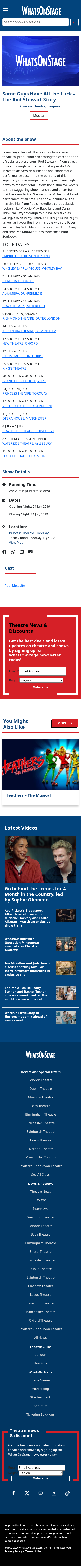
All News (40, 1337)
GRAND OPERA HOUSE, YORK (24, 381)
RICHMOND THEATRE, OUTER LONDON (31, 318)
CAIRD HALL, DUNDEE (18, 281)
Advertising (40, 1389)
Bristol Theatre (40, 1251)
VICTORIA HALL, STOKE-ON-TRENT (27, 406)
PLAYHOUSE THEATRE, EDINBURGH (28, 431)
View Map (16, 542)
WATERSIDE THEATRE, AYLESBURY (27, 443)
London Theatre (40, 1080)
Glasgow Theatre (40, 1097)
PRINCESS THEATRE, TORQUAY (24, 393)
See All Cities (40, 1174)
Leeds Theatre (40, 1140)
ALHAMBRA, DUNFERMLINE (22, 293)
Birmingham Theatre (40, 1114)
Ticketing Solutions (40, 1414)
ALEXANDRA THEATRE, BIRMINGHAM (29, 331)
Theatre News (40, 1191)
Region (14, 680)
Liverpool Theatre (41, 1149)
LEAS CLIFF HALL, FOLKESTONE (24, 456)
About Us (40, 1406)
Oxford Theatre (40, 1320)
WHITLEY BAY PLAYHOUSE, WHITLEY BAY (32, 268)
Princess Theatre (22, 533)
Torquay (53, 106)
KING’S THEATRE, (14, 368)
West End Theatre (40, 1217)
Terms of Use (33, 1551)
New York (40, 1363)
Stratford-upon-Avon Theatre (40, 1166)
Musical (39, 115)
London (40, 1354)
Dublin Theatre (40, 1088)
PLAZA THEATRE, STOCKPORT (23, 306)
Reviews (41, 1200)
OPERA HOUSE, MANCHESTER (24, 418)
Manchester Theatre (40, 1157)
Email (14, 671)
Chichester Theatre (40, 1123)
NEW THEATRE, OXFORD (20, 343)
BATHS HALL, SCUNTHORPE (22, 356)
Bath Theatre (40, 1106)
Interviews (40, 1209)
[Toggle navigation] (2, 10)
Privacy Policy (13, 1551)
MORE (62, 723)
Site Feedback (40, 1397)
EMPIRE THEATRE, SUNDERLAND (26, 256)
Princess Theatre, (32, 106)
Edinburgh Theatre (41, 1131)
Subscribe (40, 687)
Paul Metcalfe (15, 585)
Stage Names (40, 1380)
